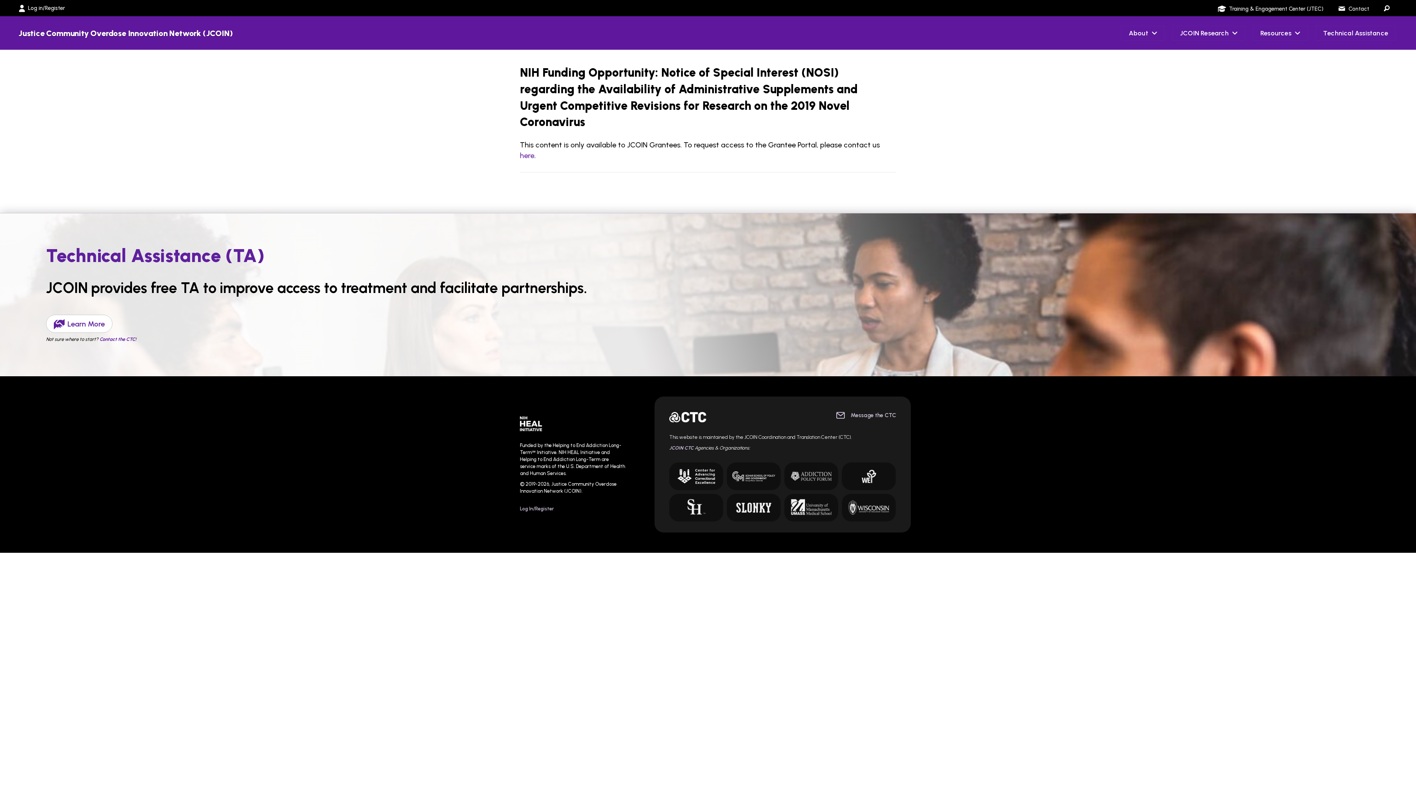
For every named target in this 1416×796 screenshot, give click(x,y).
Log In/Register (537, 509)
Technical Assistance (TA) (155, 255)
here (527, 155)
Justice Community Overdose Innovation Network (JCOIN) (125, 33)
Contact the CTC (117, 339)
